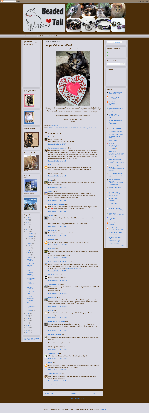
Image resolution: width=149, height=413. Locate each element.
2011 (27, 325)
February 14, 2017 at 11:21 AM (57, 271)
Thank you (111, 224)
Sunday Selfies (112, 98)
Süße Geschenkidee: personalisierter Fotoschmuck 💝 (114, 147)
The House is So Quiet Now (116, 229)
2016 (27, 313)
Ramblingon (112, 151)
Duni (49, 137)
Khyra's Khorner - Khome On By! (114, 102)
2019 (27, 227)
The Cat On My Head (115, 128)
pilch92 (50, 310)
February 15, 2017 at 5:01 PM (57, 369)
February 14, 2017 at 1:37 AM (57, 161)
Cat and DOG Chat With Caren (58, 262)
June (29, 247)
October (30, 238)
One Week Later (113, 234)
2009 (27, 330)
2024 (27, 217)
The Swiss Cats (53, 275)
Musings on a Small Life (116, 159)
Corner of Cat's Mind (115, 232)
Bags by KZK (113, 198)
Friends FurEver (114, 97)
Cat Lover (51, 249)
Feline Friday (112, 205)
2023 (27, 220)
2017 (27, 231)
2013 (27, 320)
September (31, 241)
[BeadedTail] (107, 52)
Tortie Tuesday (83, 128)
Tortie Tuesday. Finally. (30, 295)
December (31, 233)
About (34, 36)
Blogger (103, 409)
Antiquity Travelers (115, 208)
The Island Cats (53, 353)
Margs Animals (113, 192)
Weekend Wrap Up (30, 260)
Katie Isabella (52, 230)
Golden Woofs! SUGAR (56, 204)
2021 (27, 222)
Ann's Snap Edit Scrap (116, 92)
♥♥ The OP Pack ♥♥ (54, 334)
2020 (27, 224)
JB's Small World (114, 228)
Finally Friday (30, 263)
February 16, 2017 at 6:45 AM (57, 381)
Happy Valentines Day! (30, 283)
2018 (27, 229)
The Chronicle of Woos (116, 173)
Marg (50, 180)
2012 (27, 323)
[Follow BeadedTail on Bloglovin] (114, 43)
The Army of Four (54, 284)
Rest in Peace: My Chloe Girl (116, 214)
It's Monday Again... (30, 299)
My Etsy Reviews (54, 36)
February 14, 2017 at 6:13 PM (57, 358)
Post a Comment (52, 385)
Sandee (50, 215)
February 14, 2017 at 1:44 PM (57, 330)
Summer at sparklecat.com (57, 148)
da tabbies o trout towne (56, 321)
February (30, 257)
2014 (27, 318)
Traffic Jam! (112, 200)
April (29, 252)
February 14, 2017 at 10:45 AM (57, 245)
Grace (50, 191)
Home (26, 36)
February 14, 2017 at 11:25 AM (57, 280)
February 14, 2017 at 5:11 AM (57, 187)
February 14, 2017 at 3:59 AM (57, 176)
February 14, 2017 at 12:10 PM (57, 317)
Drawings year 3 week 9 (115, 93)
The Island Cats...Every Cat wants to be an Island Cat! (116, 136)
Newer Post (48, 393)
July (29, 245)
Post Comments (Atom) (77, 398)
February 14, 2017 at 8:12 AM (57, 211)
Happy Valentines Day (56, 128)
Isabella (65, 128)
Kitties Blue (52, 297)
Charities (42, 36)
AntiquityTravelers (54, 374)
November (31, 236)
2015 (27, 316)
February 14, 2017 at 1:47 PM (57, 349)
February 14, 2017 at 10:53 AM (57, 258)
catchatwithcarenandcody (73, 268)
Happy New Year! (113, 189)
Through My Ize (113, 218)
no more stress (73, 128)
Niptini (108, 53)
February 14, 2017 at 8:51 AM (57, 235)
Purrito (29, 302)
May (29, 250)
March (29, 255)
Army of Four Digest (115, 187)
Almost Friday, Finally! (31, 279)
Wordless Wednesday (30, 267)
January (30, 310)
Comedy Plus (113, 203)
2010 (27, 327)
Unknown (51, 239)
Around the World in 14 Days (116, 210)
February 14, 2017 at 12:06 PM (57, 293)
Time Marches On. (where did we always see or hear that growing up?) (116, 154)
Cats (110, 219)
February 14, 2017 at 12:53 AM (57, 144)
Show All (123, 245)
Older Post (97, 393)
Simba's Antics (113, 223)
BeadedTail (109, 50)
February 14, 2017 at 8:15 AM (57, 226)
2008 (27, 332)
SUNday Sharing (113, 104)
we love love (92, 128)
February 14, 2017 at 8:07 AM (57, 200)
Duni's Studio (113, 144)
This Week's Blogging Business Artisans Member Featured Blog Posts (115, 242)
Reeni (50, 362)
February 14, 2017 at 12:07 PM (57, 306)
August (30, 243)
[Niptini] (107, 55)
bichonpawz (52, 165)
